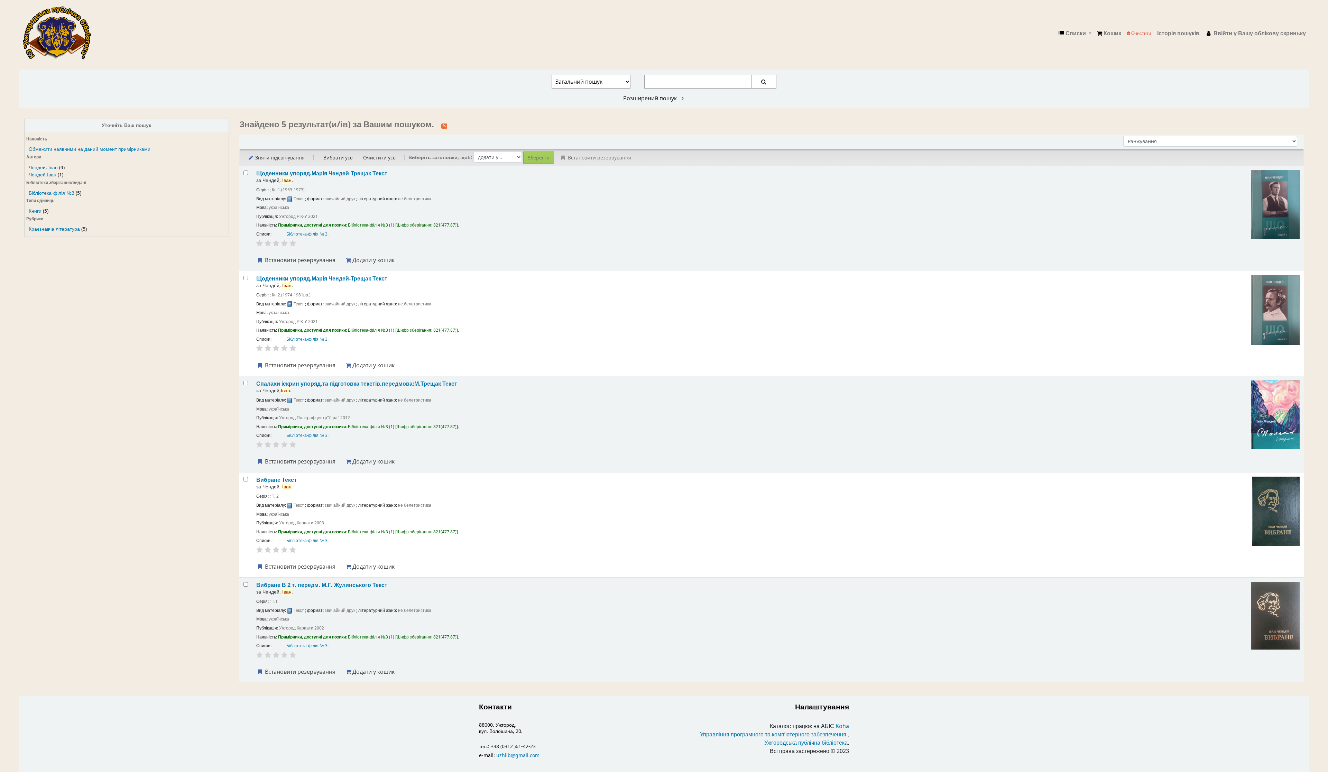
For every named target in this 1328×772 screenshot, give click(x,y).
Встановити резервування (299, 260)
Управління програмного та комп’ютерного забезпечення (773, 734)
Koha (842, 726)
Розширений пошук (650, 98)
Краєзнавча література (54, 229)
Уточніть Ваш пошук (126, 125)
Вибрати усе (338, 157)
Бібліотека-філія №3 (51, 193)
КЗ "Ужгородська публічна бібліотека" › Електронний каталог (60, 33)
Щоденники (321, 173)
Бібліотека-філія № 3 (307, 234)
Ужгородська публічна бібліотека (806, 743)
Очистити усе (379, 157)
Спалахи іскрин (356, 384)
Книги (35, 211)
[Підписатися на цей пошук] (444, 125)
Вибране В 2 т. (321, 585)
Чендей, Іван (43, 167)
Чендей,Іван (42, 174)
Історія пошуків (1178, 33)
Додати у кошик (373, 260)
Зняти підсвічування (279, 157)
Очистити (1140, 33)
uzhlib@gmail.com (518, 755)
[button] (1109, 33)
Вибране (276, 480)
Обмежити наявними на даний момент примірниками (89, 149)
